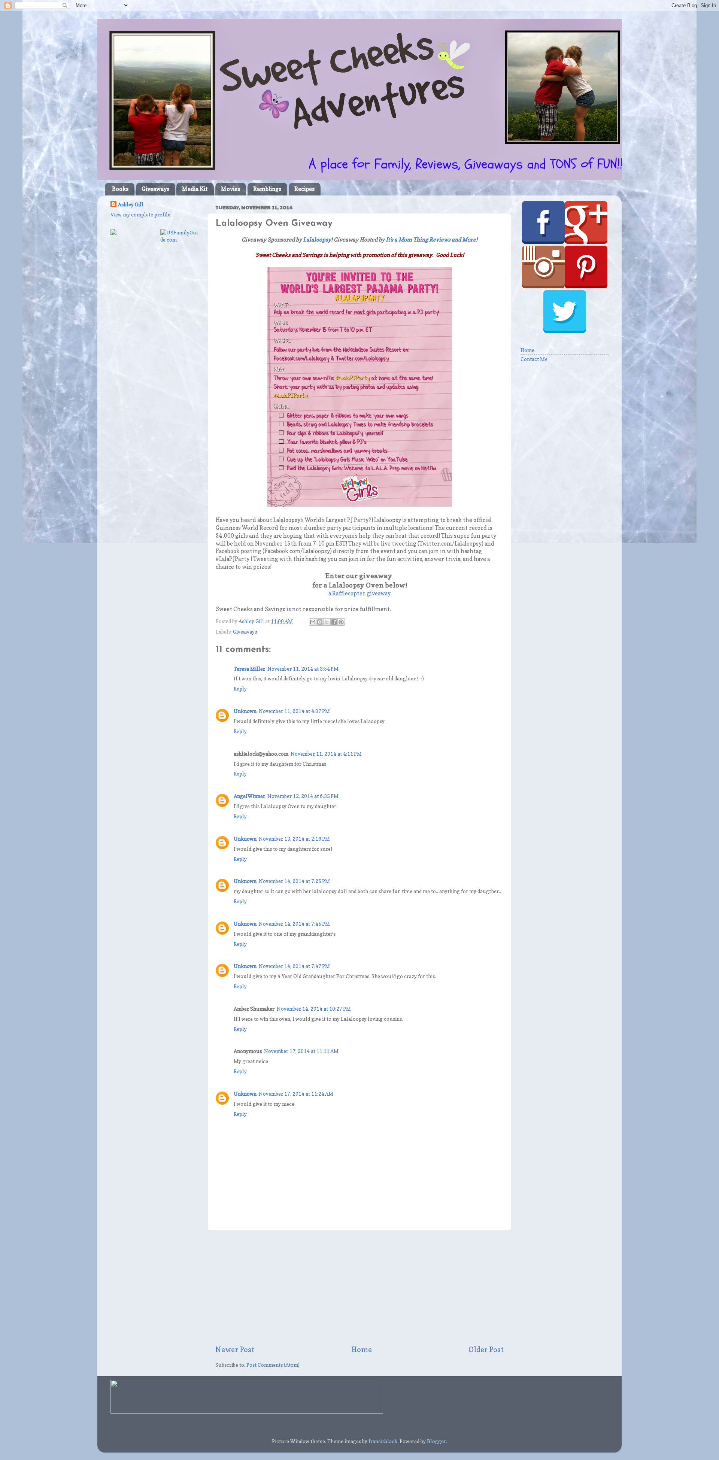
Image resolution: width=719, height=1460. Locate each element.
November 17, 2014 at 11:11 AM (301, 1051)
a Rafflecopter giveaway (359, 593)
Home (361, 1349)
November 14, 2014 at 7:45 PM (294, 924)
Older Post (486, 1349)
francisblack (382, 1441)
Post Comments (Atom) (273, 1365)
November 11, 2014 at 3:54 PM (303, 669)
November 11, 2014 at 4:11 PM (326, 754)
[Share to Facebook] (334, 622)
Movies (230, 188)
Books (120, 188)
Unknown (245, 711)
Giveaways (155, 188)
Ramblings (267, 188)
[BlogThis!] (320, 622)
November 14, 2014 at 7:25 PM (294, 881)
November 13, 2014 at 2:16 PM (294, 839)
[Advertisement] (359, 1288)
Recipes (304, 188)
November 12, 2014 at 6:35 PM (303, 796)
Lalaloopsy (317, 239)
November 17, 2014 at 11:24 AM (296, 1094)
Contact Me (534, 359)
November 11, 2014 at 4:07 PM (294, 711)
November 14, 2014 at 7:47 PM (294, 966)
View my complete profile (140, 215)
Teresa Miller (249, 669)
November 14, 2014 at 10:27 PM (314, 1009)
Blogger (436, 1441)
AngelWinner (249, 796)
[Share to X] (327, 622)
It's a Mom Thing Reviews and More (431, 239)
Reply (240, 689)
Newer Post (234, 1349)
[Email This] (312, 622)
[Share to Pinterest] (341, 622)
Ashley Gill (130, 204)
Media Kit (195, 188)
